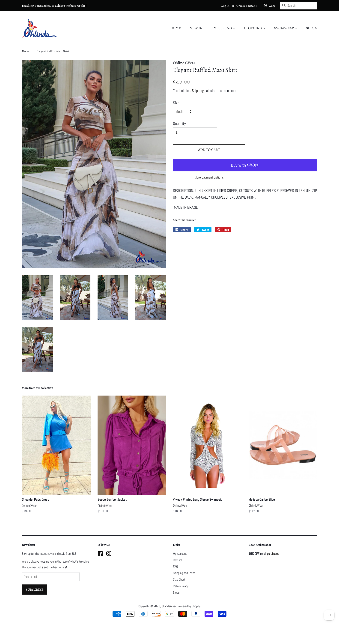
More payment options (209, 177)
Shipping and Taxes (184, 573)
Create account (246, 5)
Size (176, 102)
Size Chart (179, 579)
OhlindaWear (168, 606)
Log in (225, 5)
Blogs (176, 592)
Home (175, 28)
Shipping (198, 90)
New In (196, 28)
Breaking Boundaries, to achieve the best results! (54, 5)
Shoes (311, 28)
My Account (180, 554)
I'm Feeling (222, 28)
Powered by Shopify (189, 606)
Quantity (179, 123)
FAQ (175, 566)
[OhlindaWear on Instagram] (108, 554)
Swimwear (284, 28)
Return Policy (181, 586)
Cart (272, 5)
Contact (177, 560)
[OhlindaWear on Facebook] (100, 554)
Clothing (253, 28)
